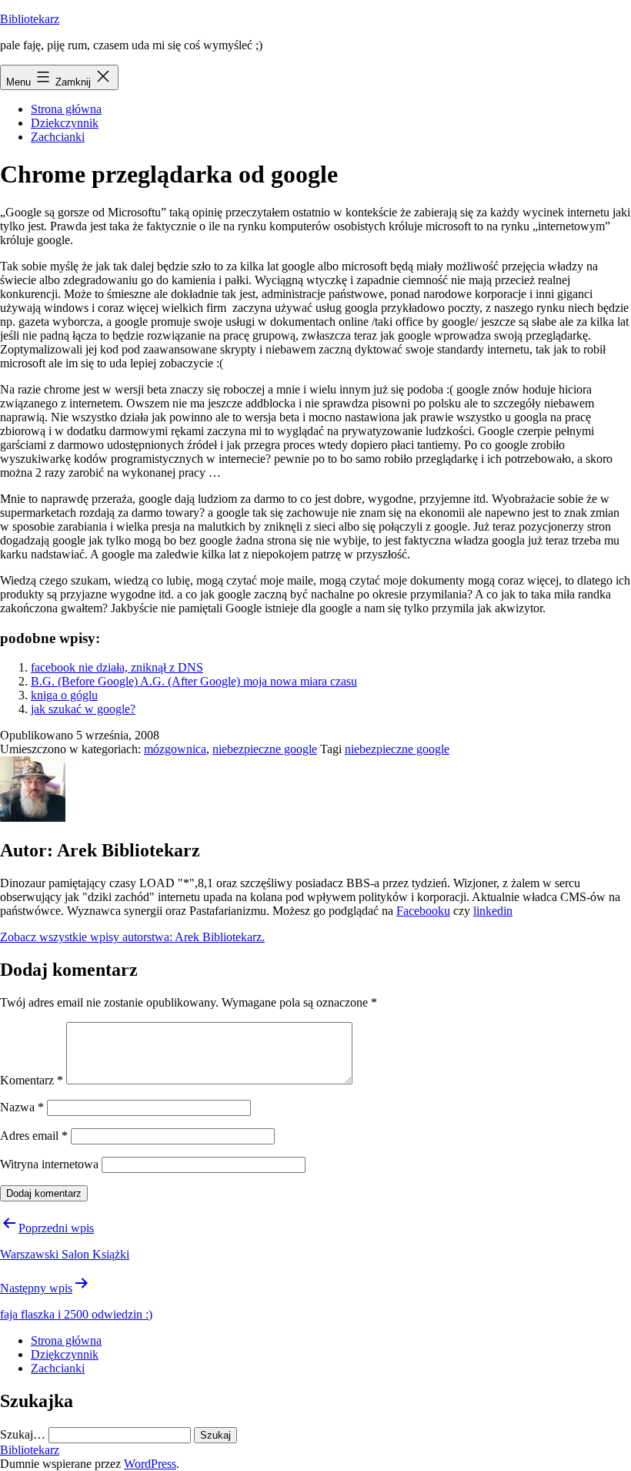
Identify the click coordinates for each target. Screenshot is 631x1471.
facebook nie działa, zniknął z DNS (117, 667)
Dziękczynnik (64, 122)
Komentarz (31, 1080)
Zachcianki (58, 136)
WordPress (150, 1463)
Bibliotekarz (29, 18)
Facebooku (423, 910)
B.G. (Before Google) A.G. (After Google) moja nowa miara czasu (194, 681)
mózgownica (175, 749)
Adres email (34, 1135)
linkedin (492, 910)
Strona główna (66, 109)
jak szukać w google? (83, 708)
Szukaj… (22, 1434)
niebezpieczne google (264, 749)
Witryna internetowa (49, 1164)
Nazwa (22, 1107)
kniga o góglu (64, 695)
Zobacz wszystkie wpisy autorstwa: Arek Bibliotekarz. (132, 936)
